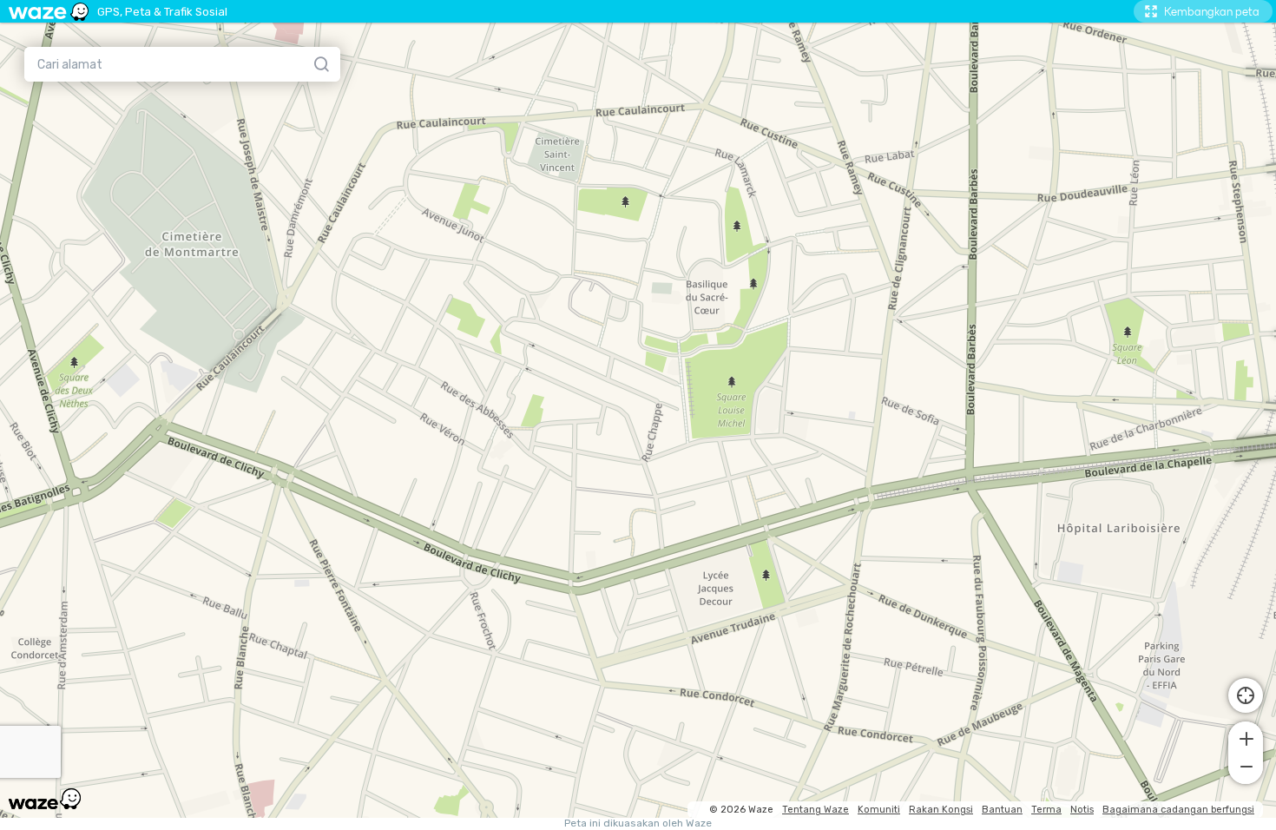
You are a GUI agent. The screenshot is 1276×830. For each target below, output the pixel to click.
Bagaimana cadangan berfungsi (1178, 809)
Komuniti (879, 809)
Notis (1082, 809)
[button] (1245, 737)
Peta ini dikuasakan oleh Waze (638, 823)
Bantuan (1002, 809)
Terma (1046, 809)
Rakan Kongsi (941, 809)
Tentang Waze (815, 809)
